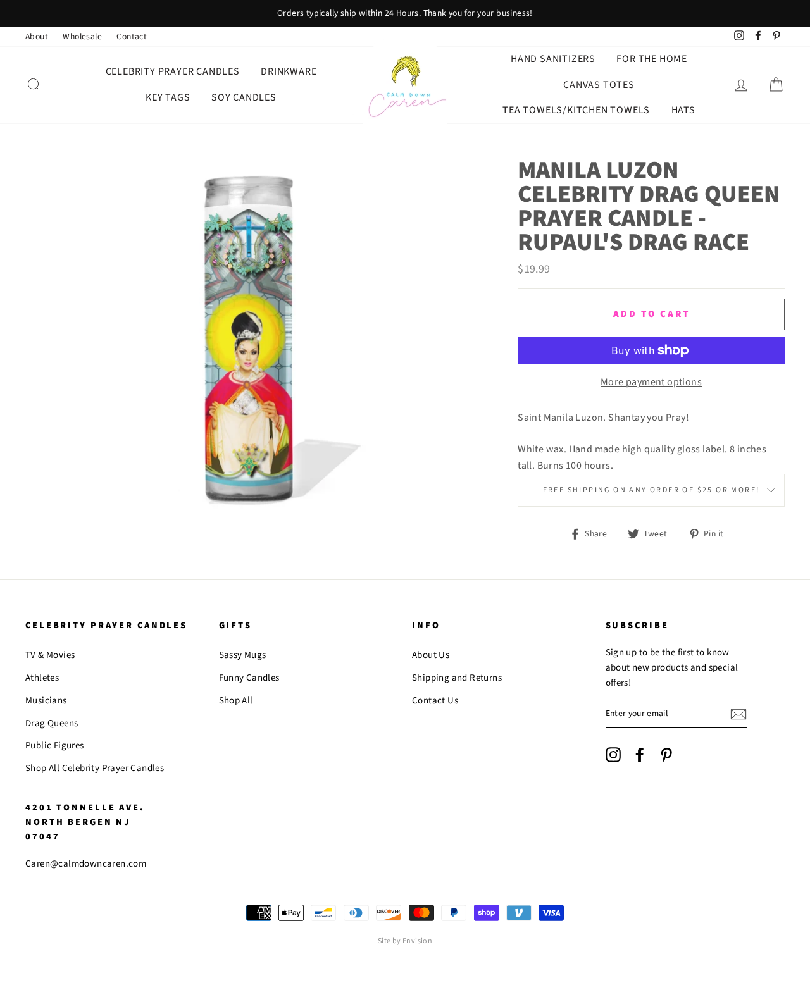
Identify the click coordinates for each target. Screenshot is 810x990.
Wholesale (82, 36)
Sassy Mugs (242, 655)
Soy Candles (244, 97)
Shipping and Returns (457, 677)
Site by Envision (405, 941)
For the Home (651, 59)
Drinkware (288, 71)
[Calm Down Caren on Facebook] (639, 754)
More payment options (651, 382)
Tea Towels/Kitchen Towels (576, 110)
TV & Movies (50, 655)
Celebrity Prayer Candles (173, 71)
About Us (430, 655)
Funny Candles (249, 677)
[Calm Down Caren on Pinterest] (666, 754)
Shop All (236, 700)
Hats (683, 110)
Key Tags (168, 97)
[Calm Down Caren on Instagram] (613, 754)
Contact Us (435, 700)
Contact (131, 36)
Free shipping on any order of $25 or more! (651, 490)
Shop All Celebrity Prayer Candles (94, 768)
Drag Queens (51, 723)
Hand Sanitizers (553, 59)
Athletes (42, 677)
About (36, 36)
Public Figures (54, 745)
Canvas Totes (599, 85)
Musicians (46, 700)
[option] (405, 13)
